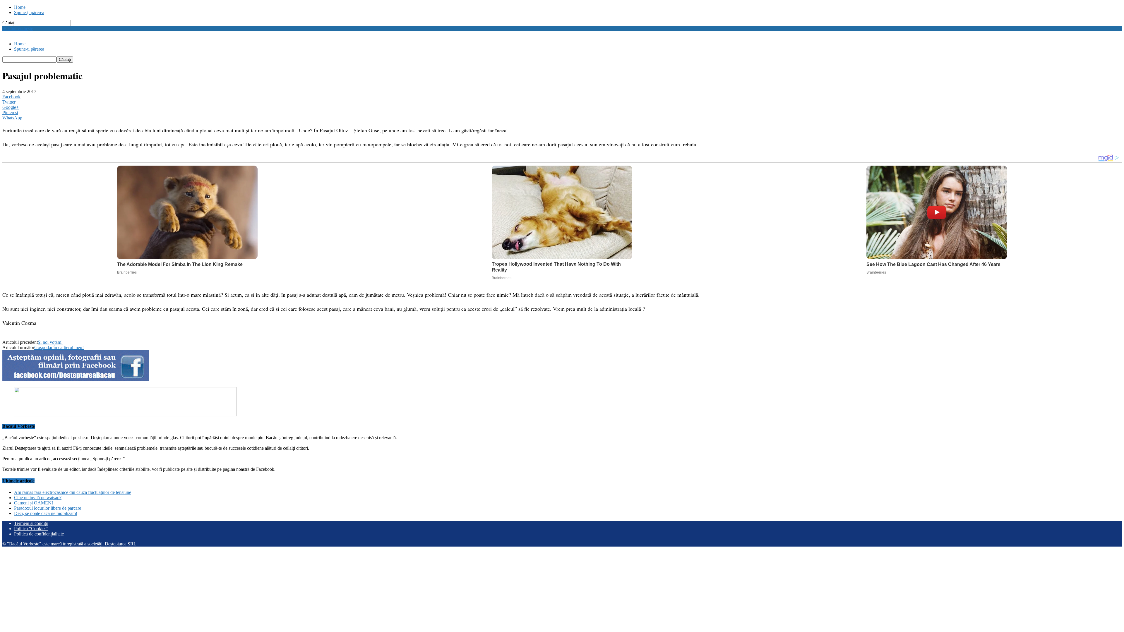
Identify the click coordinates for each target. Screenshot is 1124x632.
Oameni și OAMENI (33, 502)
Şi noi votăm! (50, 342)
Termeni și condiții (31, 523)
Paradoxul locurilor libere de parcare (47, 508)
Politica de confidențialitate (39, 533)
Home (19, 7)
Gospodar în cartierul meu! (59, 347)
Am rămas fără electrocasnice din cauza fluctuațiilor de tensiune (72, 492)
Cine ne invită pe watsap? (37, 497)
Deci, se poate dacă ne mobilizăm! (45, 513)
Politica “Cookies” (31, 528)
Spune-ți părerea (29, 12)
